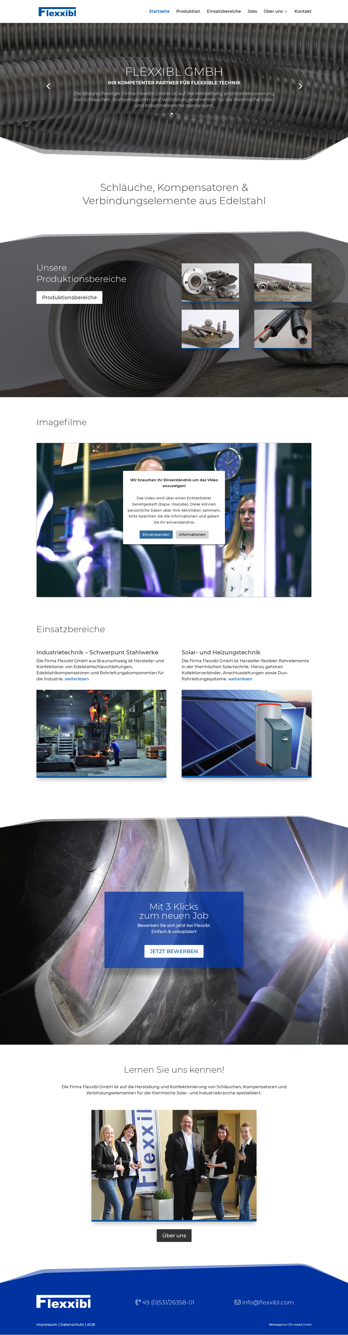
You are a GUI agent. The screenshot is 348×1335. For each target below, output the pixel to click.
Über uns (273, 12)
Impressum (46, 1324)
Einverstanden (156, 534)
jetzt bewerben (174, 951)
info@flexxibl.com (268, 1302)
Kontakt (303, 12)
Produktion (188, 12)
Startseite (159, 12)
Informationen (192, 534)
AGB (91, 1324)
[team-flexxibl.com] (174, 1220)
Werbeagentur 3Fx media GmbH (290, 1324)
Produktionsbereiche (69, 297)
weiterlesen (77, 679)
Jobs (252, 12)
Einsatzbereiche (224, 12)
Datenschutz (72, 1324)
